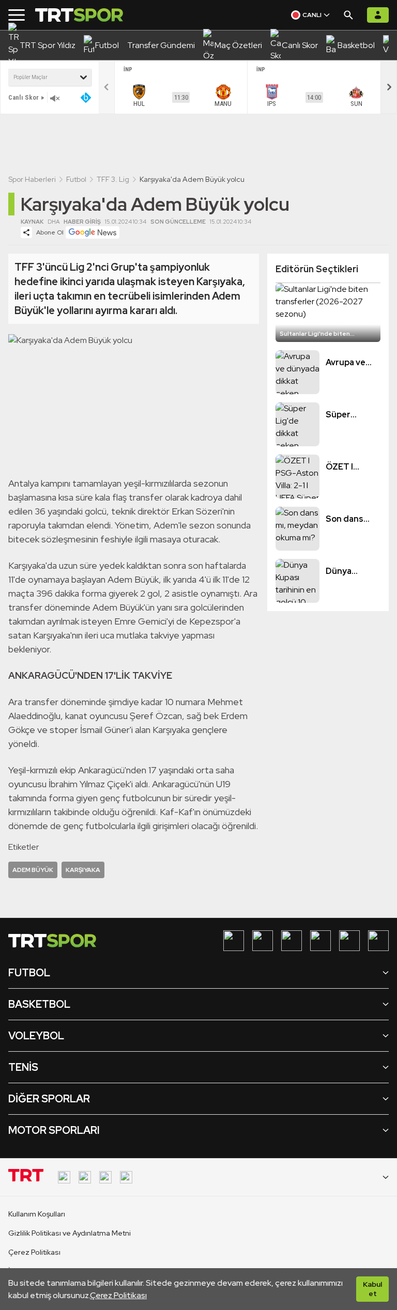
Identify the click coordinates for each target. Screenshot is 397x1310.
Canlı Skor (23, 97)
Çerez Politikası (118, 1295)
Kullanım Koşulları (36, 1214)
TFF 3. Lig (113, 179)
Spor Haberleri (32, 179)
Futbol (76, 179)
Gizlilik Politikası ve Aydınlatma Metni (69, 1233)
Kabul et (372, 1289)
